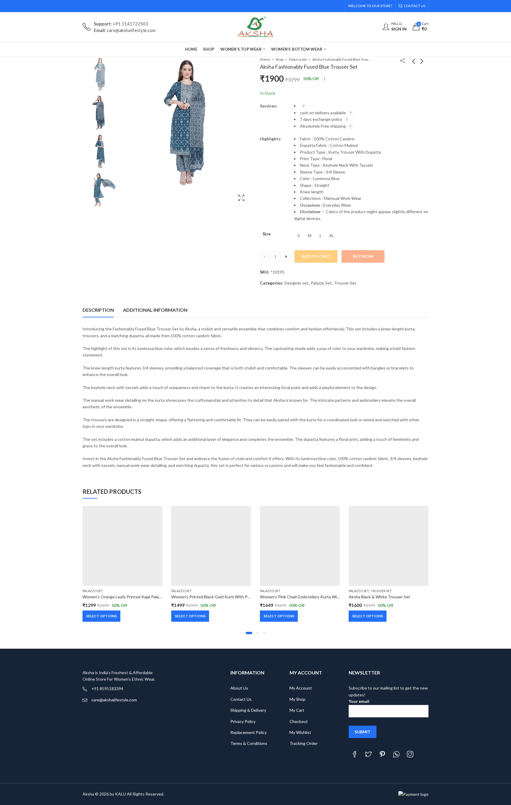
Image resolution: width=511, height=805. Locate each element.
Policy (261, 732)
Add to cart (316, 256)
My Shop (297, 699)
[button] (249, 633)
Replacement (242, 732)
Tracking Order (304, 743)
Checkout (299, 721)
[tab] (98, 310)
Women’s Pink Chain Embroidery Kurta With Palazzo (307, 596)
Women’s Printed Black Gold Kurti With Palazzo (214, 596)
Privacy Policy (243, 721)
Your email (359, 701)
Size (267, 233)
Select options (101, 616)
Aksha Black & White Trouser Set (379, 596)
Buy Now (363, 256)
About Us (239, 687)
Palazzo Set (298, 59)
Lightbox (241, 198)
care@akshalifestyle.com (114, 699)
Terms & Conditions (248, 743)
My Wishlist (300, 732)
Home (265, 59)
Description (98, 310)
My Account (301, 687)
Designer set (296, 282)
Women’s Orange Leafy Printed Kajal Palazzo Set (127, 596)
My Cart (297, 710)
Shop (279, 59)
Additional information (155, 310)
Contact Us (241, 699)
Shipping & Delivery (248, 710)
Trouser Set (345, 282)
